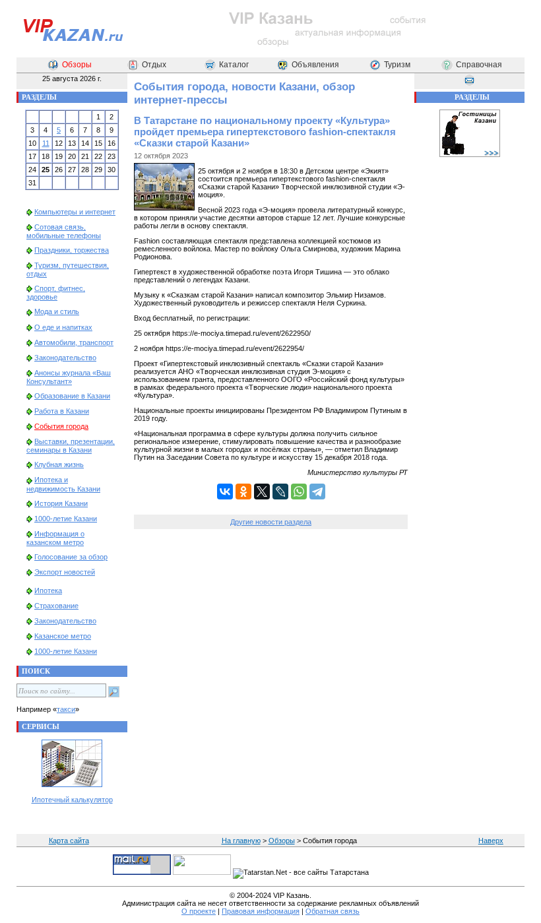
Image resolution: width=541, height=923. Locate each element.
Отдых (154, 64)
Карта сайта (69, 840)
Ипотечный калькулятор (72, 800)
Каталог (234, 64)
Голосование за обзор (71, 557)
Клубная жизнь (59, 464)
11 (45, 143)
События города (61, 426)
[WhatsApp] (299, 491)
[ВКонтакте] (225, 491)
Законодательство (65, 358)
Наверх (490, 840)
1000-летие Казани (65, 519)
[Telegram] (317, 491)
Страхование (56, 606)
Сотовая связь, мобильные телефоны (63, 231)
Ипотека (48, 590)
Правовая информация (261, 911)
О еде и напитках (63, 327)
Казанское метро (62, 636)
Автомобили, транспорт (73, 342)
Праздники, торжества (71, 250)
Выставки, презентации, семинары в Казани (70, 445)
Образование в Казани (72, 396)
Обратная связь (332, 911)
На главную (241, 840)
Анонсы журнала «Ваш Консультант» (68, 377)
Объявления (315, 64)
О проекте (198, 911)
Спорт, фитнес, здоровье (55, 292)
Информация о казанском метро (55, 538)
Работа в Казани (61, 411)
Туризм (397, 64)
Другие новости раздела (270, 522)
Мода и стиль (56, 311)
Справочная (479, 64)
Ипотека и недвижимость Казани (63, 484)
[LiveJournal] (280, 491)
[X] (262, 491)
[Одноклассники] (243, 491)
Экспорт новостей (64, 572)
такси (66, 709)
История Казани (61, 503)
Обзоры (77, 64)
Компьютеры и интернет (74, 212)
